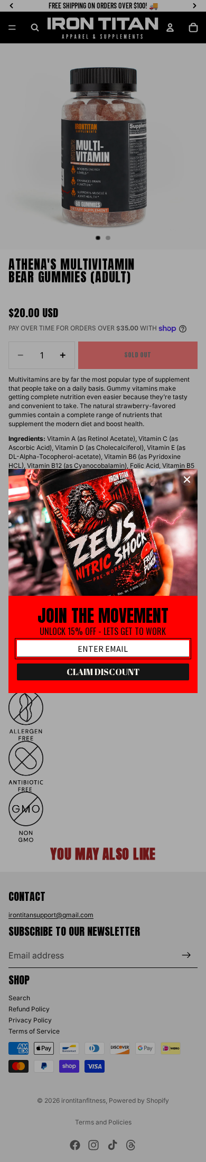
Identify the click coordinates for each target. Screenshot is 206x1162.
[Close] (187, 479)
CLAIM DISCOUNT (103, 672)
